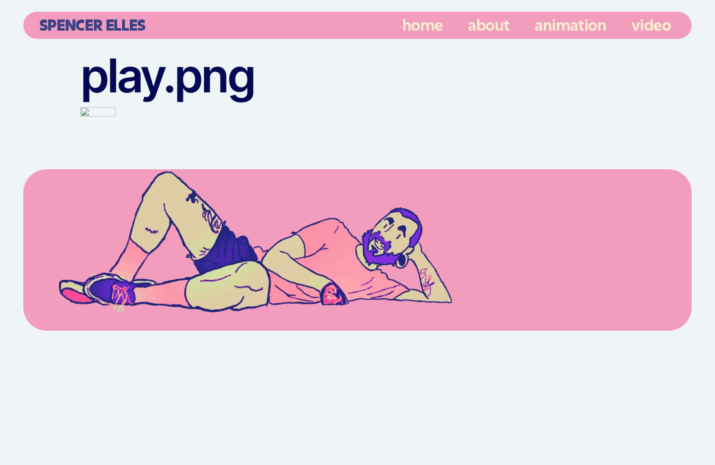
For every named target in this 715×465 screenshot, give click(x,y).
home (422, 25)
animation (570, 25)
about (488, 25)
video (651, 25)
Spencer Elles (91, 25)
